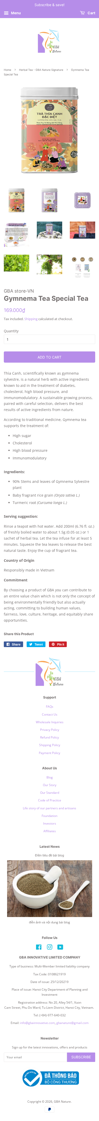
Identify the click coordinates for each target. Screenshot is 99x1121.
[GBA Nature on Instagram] (49, 948)
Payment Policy (49, 753)
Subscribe (81, 1057)
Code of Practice (49, 800)
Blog (49, 777)
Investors (49, 823)
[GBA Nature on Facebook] (39, 948)
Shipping (31, 319)
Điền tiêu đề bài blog (49, 855)
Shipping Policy (49, 745)
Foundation (49, 816)
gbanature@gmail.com (72, 1023)
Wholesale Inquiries (49, 722)
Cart (91, 13)
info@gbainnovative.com (37, 1023)
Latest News (50, 846)
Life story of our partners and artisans (49, 808)
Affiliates (49, 831)
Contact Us (49, 714)
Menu (15, 12)
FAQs (49, 706)
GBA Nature (62, 1101)
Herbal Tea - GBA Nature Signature (41, 70)
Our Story (49, 785)
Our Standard (49, 792)
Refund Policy (49, 737)
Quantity (11, 331)
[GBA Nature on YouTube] (60, 948)
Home (7, 70)
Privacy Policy (49, 730)
